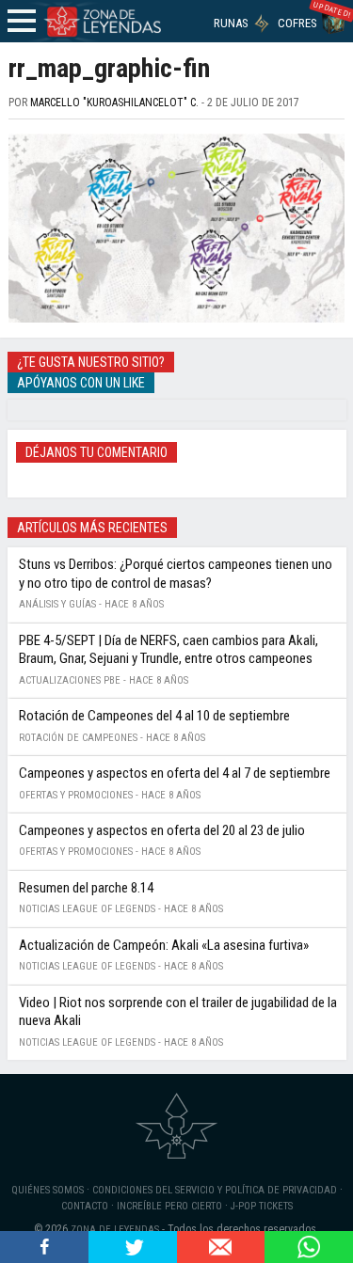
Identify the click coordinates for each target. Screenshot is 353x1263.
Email (221, 1247)
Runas (231, 23)
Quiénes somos (47, 1190)
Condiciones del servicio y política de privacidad (214, 1190)
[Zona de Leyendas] (101, 21)
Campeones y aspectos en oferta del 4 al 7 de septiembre (174, 773)
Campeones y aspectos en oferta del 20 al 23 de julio (162, 830)
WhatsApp (309, 1247)
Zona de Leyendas (115, 1230)
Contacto (84, 1206)
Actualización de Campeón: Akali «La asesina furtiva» (164, 945)
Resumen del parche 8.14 (86, 887)
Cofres (297, 23)
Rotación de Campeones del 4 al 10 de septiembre (154, 715)
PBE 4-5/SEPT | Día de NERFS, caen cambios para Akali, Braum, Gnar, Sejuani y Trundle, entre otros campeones (168, 650)
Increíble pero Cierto (169, 1206)
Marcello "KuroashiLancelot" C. (114, 102)
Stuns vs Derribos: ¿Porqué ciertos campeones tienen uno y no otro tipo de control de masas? (175, 574)
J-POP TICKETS (262, 1206)
